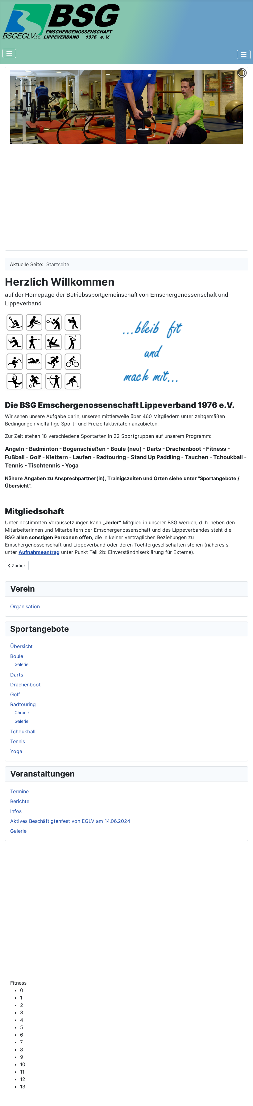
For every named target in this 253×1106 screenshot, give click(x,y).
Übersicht (21, 646)
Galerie (21, 664)
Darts (16, 675)
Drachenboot (25, 684)
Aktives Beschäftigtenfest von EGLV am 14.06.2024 (70, 821)
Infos (16, 811)
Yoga (16, 751)
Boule (16, 656)
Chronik (22, 712)
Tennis (17, 741)
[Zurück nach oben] (242, 1094)
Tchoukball (22, 731)
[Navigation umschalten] (9, 53)
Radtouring (23, 704)
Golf (15, 694)
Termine (19, 791)
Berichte (19, 801)
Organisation (25, 606)
